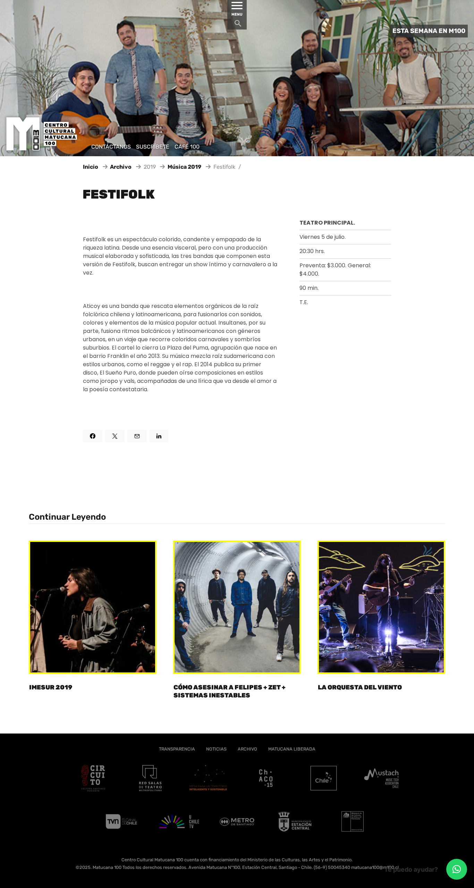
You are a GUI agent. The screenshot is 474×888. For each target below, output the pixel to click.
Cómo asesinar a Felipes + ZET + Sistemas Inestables (229, 691)
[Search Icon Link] (238, 25)
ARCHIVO (247, 749)
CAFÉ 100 (187, 146)
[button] (456, 869)
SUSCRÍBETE (152, 146)
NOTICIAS (216, 749)
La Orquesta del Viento (360, 687)
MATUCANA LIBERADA (291, 749)
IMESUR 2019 (50, 687)
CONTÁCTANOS (111, 146)
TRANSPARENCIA (177, 749)
